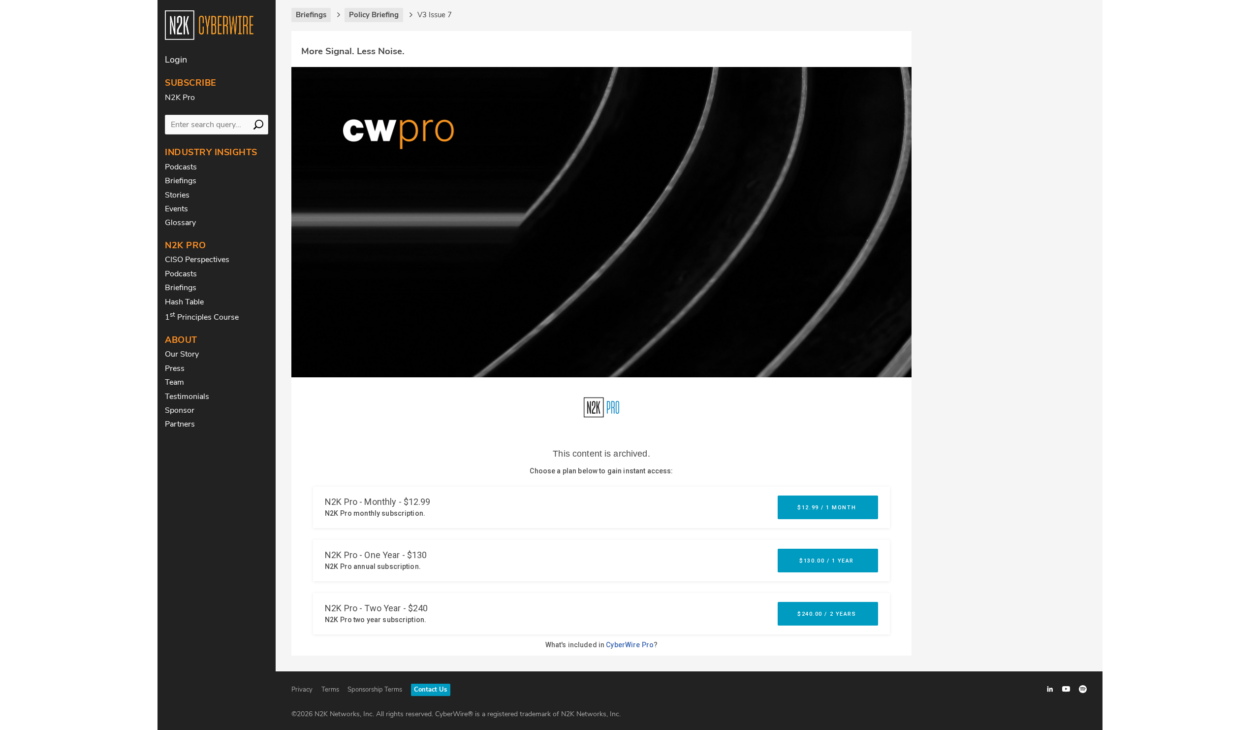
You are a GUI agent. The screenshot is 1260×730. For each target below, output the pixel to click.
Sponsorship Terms (374, 689)
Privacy (302, 689)
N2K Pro (180, 97)
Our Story (182, 354)
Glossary (180, 222)
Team (174, 382)
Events (176, 208)
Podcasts (181, 167)
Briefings (180, 180)
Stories (177, 195)
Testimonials (187, 396)
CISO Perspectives (197, 259)
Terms (330, 689)
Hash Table (184, 302)
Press (175, 368)
